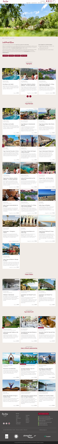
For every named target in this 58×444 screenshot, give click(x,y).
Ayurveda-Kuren (34, 2)
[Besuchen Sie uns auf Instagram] (48, 1)
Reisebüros (27, 419)
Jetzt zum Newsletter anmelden (43, 413)
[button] (28, 96)
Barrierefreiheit (18, 423)
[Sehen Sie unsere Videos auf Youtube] (50, 1)
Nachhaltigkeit (49, 2)
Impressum (27, 422)
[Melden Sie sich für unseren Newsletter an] (51, 1)
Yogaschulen (27, 415)
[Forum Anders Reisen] (6, 436)
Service (54, 2)
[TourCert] (16, 436)
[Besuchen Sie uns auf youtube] (9, 423)
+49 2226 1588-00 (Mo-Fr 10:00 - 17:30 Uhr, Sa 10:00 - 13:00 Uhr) (15, 429)
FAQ (16, 419)
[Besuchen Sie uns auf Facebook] (46, 1)
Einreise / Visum (18, 422)
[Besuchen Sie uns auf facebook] (4, 423)
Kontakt (17, 416)
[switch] (18, 79)
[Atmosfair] (29, 436)
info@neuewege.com (43, 429)
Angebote (44, 2)
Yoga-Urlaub (28, 2)
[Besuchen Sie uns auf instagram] (6, 423)
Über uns (17, 415)
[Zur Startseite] (6, 2)
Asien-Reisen (40, 2)
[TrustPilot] (47, 436)
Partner (27, 416)
